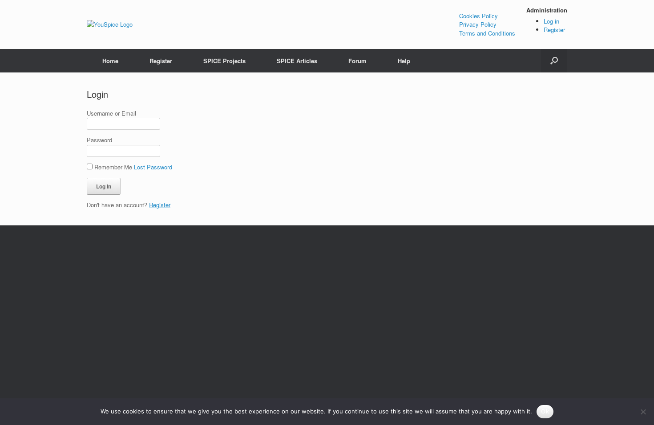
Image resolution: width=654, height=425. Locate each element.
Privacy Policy (478, 24)
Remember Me (113, 167)
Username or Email (111, 113)
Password (99, 140)
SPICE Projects (224, 60)
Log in (551, 21)
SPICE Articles (297, 60)
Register (554, 29)
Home (110, 60)
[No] (642, 411)
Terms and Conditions (487, 33)
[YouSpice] (110, 24)
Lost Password (153, 167)
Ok (545, 411)
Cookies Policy (478, 16)
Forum (357, 60)
